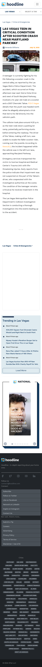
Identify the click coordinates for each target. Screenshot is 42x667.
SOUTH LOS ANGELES (11, 642)
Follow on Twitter (10, 496)
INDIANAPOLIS (21, 602)
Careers (6, 526)
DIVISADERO (7, 585)
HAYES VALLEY (10, 598)
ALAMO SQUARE (18, 569)
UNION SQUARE (33, 645)
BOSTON (18, 572)
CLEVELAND (22, 579)
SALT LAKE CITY (10, 635)
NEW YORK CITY (22, 618)
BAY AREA (7, 569)
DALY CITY (34, 565)
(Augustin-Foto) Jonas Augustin (28, 52)
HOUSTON (10, 602)
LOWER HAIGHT (12, 609)
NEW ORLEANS (9, 618)
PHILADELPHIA (8, 625)
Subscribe (7, 491)
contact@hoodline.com (10, 484)
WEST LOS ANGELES (21, 652)
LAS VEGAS (8, 605)
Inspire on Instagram (11, 509)
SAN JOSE (20, 562)
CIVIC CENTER (11, 579)
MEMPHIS (7, 612)
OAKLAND (8, 565)
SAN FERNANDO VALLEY (13, 639)
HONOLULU (33, 598)
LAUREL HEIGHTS (20, 605)
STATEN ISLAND (26, 642)
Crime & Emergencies (21, 22)
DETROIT (36, 582)
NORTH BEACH (10, 622)
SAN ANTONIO (22, 635)
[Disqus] (21, 281)
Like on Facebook (10, 500)
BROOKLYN (34, 572)
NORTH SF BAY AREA (21, 565)
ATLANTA (29, 569)
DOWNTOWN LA (19, 585)
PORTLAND (6, 629)
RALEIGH (37, 629)
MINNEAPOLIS (12, 615)
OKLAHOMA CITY (23, 622)
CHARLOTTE (16, 575)
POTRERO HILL (18, 629)
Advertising (7, 531)
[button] (5, 443)
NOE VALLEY (34, 618)
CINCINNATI (35, 575)
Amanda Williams (12, 47)
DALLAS (18, 582)
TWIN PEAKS (21, 645)
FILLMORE (20, 592)
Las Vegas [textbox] (10, 12)
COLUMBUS (32, 579)
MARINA (33, 609)
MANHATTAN (24, 609)
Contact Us (7, 513)
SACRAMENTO (34, 632)
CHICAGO (26, 575)
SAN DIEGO (33, 635)
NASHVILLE (31, 615)
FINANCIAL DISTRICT (32, 592)
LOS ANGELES (33, 605)
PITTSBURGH (29, 625)
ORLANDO (34, 622)
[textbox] (31, 11)
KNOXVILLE (32, 602)
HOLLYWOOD (22, 598)
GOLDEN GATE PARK (29, 595)
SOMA (35, 639)
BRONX (26, 572)
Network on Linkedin (11, 505)
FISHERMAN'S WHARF (13, 595)
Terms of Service (9, 540)
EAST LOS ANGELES (21, 589)
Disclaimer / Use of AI (11, 544)
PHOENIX (19, 625)
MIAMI (15, 612)
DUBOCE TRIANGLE (33, 585)
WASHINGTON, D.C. (28, 648)
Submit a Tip (8, 522)
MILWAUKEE (35, 612)
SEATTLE (27, 639)
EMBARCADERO (9, 592)
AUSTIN (37, 569)
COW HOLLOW (8, 582)
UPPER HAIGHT (14, 648)
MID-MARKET (24, 612)
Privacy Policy (8, 535)
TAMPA (36, 642)
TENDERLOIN (9, 645)
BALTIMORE (8, 572)
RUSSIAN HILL (23, 632)
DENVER (27, 582)
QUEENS (28, 629)
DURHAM (9, 589)
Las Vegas (6, 22)
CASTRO (6, 575)
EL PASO (33, 589)
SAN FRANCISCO (31, 562)
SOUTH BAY (10, 562)
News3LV (7, 147)
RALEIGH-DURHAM (10, 632)
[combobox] (10, 11)
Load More (21, 371)
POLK (38, 625)
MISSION (22, 615)
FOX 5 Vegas (33, 103)
